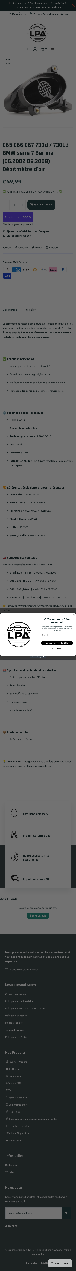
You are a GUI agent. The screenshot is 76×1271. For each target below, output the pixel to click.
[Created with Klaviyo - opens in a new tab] (38, 657)
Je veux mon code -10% (57, 643)
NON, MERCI (57, 649)
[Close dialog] (74, 615)
